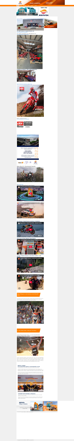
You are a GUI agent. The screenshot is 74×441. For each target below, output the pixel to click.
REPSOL (20, 2)
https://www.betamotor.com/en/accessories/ (23, 34)
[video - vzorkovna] (26, 81)
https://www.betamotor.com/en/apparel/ (22, 32)
